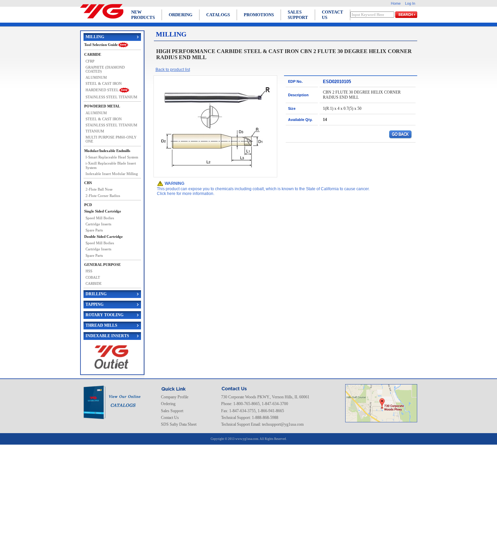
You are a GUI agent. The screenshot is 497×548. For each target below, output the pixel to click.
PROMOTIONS (259, 14)
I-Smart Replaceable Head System (112, 157)
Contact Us (170, 417)
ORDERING (180, 14)
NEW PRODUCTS (143, 14)
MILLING (95, 36)
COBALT (93, 277)
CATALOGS (218, 14)
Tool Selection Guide (101, 45)
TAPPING (94, 304)
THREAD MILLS (101, 325)
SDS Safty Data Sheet (178, 424)
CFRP (90, 61)
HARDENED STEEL (102, 90)
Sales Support (172, 410)
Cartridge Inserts (98, 224)
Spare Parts (94, 230)
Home (396, 3)
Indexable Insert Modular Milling (112, 174)
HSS (89, 271)
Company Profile (174, 397)
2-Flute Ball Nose (99, 189)
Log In (410, 3)
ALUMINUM (96, 77)
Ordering (168, 403)
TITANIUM (95, 131)
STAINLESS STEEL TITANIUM (111, 97)
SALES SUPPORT (298, 14)
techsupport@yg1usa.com (283, 424)
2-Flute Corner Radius (103, 196)
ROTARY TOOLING (104, 315)
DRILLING (96, 294)
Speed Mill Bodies (100, 218)
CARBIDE (94, 283)
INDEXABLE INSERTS (107, 335)
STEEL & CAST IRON (104, 83)
